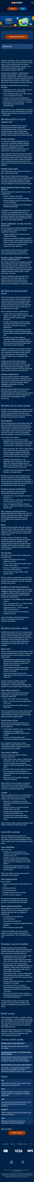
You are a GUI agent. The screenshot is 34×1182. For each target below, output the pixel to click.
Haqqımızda (5, 1144)
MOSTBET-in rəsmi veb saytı (17, 36)
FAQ (31, 1144)
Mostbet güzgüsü (17, 1132)
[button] (13, 1154)
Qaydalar (13, 1144)
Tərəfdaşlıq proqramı (22, 1144)
